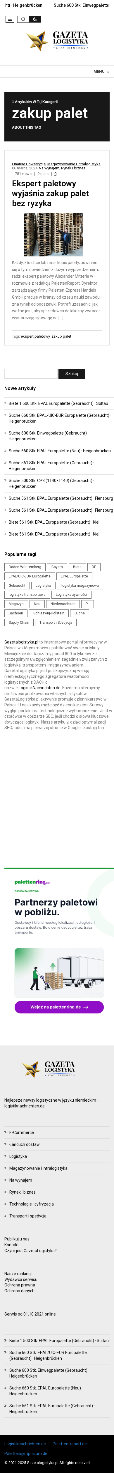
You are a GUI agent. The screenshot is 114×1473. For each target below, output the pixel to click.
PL (87, 604)
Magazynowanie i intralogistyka (74, 164)
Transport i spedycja (27, 1216)
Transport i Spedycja (55, 623)
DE (94, 567)
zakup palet (61, 336)
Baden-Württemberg (25, 567)
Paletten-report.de (70, 1444)
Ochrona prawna (19, 1285)
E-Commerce (21, 1132)
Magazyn (16, 604)
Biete (77, 567)
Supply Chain (19, 623)
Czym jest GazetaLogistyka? (30, 1250)
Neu (37, 604)
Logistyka (43, 586)
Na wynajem (49, 168)
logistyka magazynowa (80, 586)
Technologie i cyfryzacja (31, 1204)
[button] (10, 19)
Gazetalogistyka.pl (21, 642)
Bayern (57, 567)
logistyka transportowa (27, 595)
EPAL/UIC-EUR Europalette (30, 576)
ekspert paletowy (35, 336)
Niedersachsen (63, 604)
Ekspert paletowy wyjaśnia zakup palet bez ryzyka (50, 193)
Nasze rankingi (18, 1273)
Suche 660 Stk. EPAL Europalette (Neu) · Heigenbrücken (60, 451)
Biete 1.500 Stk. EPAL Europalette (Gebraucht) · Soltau (58, 403)
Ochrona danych (19, 1290)
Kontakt (11, 1244)
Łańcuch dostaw (24, 1144)
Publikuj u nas (17, 1239)
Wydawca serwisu (20, 1279)
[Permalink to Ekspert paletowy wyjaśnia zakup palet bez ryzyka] (57, 235)
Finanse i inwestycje (29, 164)
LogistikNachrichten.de (40, 687)
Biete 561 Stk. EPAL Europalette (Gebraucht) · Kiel (54, 522)
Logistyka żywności (71, 595)
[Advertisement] (57, 799)
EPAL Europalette (74, 576)
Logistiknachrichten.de (25, 1444)
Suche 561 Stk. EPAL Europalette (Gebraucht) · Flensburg (61, 498)
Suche (80, 613)
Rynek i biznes (73, 168)
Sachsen (16, 613)
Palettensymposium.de (25, 1453)
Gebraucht (17, 586)
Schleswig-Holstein (48, 613)
